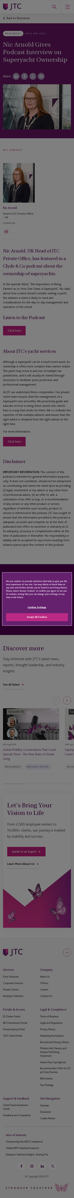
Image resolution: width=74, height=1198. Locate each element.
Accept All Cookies (37, 617)
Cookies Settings (37, 607)
